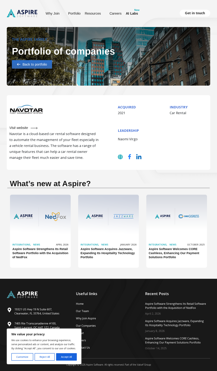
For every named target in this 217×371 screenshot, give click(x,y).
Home (80, 304)
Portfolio (74, 13)
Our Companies (86, 326)
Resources (93, 13)
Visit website (19, 128)
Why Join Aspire (86, 318)
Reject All (45, 356)
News (36, 244)
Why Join (53, 13)
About (80, 333)
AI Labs (132, 13)
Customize (22, 356)
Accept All (66, 356)
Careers (116, 13)
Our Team (82, 311)
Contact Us (83, 347)
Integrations (21, 244)
